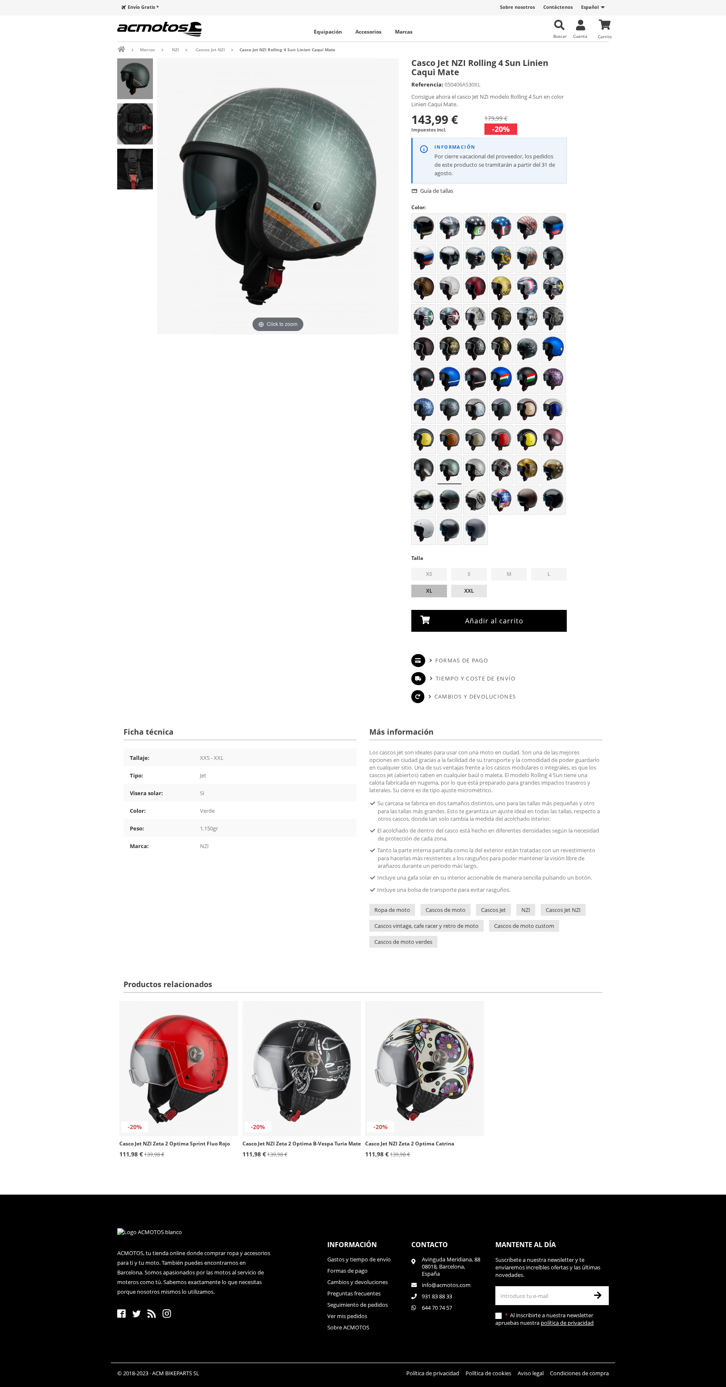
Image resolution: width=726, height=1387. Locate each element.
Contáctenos (558, 7)
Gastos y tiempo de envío (359, 1259)
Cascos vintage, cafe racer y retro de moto (426, 926)
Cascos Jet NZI (563, 910)
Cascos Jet (493, 910)
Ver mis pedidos (347, 1316)
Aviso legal (531, 1373)
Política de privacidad (432, 1373)
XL (429, 590)
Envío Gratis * (143, 7)
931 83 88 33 (437, 1296)
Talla (417, 558)
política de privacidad (567, 1323)
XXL (469, 590)
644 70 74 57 (437, 1307)
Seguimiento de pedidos (357, 1304)
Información (352, 1244)
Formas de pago (461, 660)
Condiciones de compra (579, 1373)
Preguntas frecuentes (354, 1293)
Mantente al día (525, 1244)
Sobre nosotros (517, 7)
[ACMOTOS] (174, 29)
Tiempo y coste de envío (476, 678)
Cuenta (580, 36)
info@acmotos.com (446, 1285)
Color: (418, 207)
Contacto (429, 1244)
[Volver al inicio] (127, 49)
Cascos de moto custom (524, 926)
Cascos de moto (446, 910)
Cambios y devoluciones (475, 696)
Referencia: (427, 84)
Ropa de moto (392, 910)
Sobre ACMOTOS (348, 1327)
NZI (525, 910)
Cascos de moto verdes (403, 942)
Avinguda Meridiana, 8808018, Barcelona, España (451, 1266)
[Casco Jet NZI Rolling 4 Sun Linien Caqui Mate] (135, 78)
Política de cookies (488, 1373)
